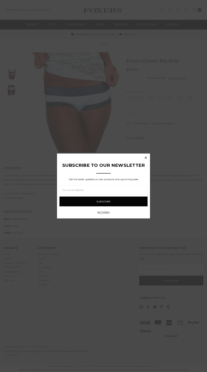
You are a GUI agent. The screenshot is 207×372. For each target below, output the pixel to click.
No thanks (103, 212)
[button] (146, 157)
